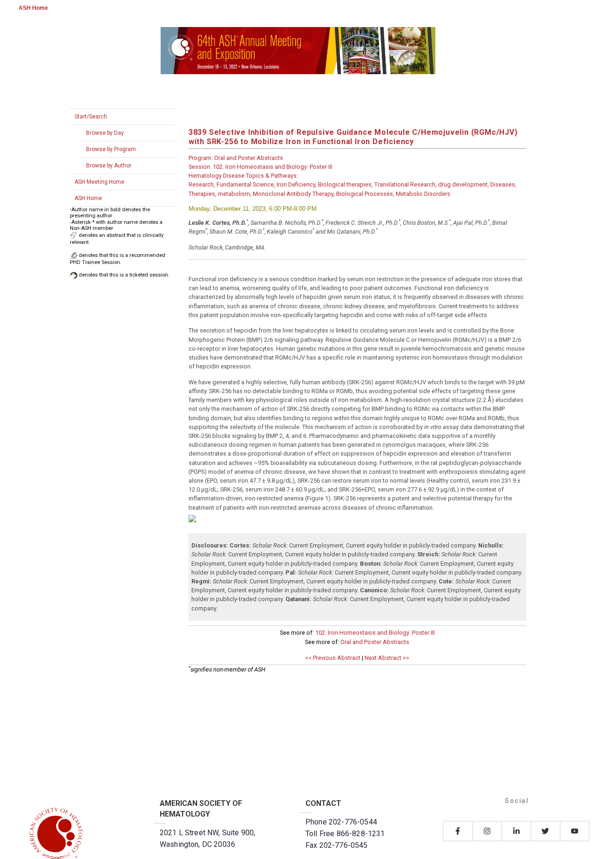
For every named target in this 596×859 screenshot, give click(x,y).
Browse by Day (105, 133)
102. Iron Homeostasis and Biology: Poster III (375, 632)
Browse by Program (111, 149)
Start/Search (90, 116)
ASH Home (33, 8)
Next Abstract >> (387, 657)
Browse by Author (108, 165)
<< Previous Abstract (332, 657)
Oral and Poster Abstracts (374, 641)
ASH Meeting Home (99, 182)
